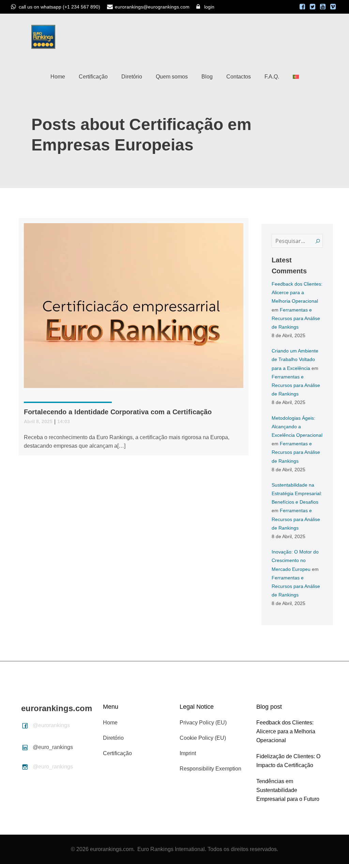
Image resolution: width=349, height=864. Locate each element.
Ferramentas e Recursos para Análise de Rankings (296, 318)
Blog (207, 77)
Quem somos (172, 77)
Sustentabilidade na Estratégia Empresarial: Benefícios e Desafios (297, 493)
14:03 (63, 421)
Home (57, 77)
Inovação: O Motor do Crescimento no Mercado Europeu (295, 560)
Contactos (238, 77)
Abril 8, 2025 (38, 421)
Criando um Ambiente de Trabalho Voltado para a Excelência (295, 359)
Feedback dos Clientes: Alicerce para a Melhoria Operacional (297, 292)
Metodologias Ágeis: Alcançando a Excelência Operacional (297, 426)
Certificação (93, 77)
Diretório (131, 77)
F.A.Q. (271, 77)
